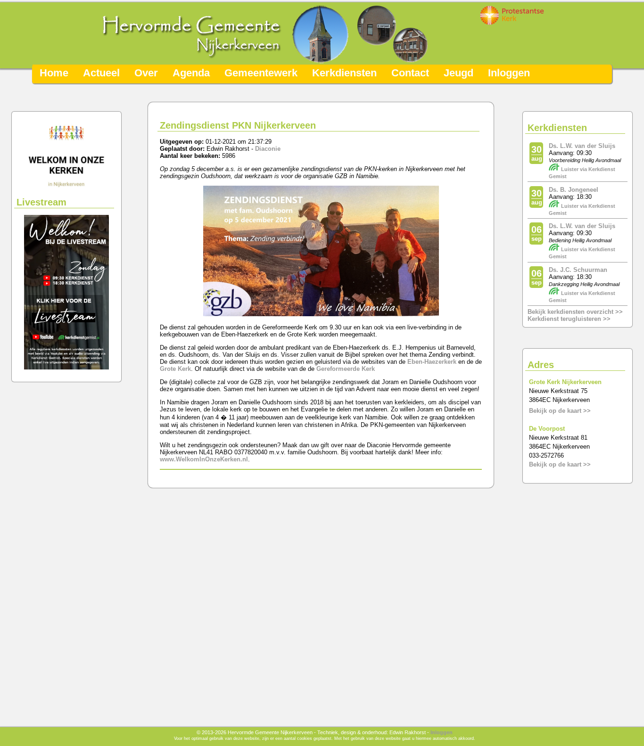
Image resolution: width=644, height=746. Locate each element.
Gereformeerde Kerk (345, 368)
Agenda (191, 73)
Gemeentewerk (260, 73)
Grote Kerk (175, 368)
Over (146, 73)
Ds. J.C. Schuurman (578, 269)
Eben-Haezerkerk (431, 361)
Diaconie (268, 148)
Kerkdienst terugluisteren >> (569, 318)
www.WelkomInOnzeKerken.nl (204, 459)
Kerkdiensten (344, 73)
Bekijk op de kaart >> (560, 410)
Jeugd (458, 73)
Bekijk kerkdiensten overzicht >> (575, 311)
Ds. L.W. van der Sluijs (582, 145)
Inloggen (509, 73)
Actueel (101, 73)
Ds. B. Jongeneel (573, 189)
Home (54, 73)
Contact (410, 73)
